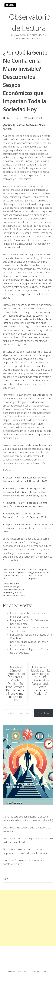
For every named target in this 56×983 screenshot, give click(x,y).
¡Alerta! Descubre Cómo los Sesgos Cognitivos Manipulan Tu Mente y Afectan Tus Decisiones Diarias (14, 589)
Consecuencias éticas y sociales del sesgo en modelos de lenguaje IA (14, 574)
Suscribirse (43, 713)
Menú (11, 5)
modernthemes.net (38, 971)
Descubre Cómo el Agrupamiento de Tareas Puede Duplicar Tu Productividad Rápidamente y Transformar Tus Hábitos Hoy (15, 683)
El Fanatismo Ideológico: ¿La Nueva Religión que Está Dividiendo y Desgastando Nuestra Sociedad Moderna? (40, 680)
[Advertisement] (28, 918)
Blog (8, 118)
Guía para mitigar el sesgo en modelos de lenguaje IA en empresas (38, 574)
